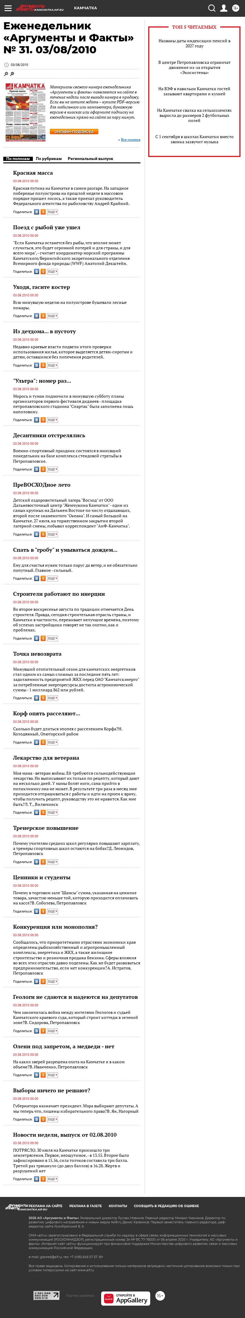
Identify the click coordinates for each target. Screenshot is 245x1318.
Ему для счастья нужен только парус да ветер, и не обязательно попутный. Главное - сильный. (75, 568)
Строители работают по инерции (59, 593)
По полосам (18, 158)
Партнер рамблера (80, 1295)
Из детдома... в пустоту (44, 331)
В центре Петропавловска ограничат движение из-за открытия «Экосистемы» (194, 67)
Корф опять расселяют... (46, 713)
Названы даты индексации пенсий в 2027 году (194, 43)
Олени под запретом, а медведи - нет (63, 1046)
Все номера (130, 140)
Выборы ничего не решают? (51, 1090)
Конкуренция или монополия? (55, 926)
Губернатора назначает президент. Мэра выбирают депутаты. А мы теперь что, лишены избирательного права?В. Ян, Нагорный (76, 1108)
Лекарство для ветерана (46, 757)
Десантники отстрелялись (49, 435)
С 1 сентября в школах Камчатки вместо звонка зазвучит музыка (194, 139)
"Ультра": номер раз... (42, 380)
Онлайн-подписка (74, 131)
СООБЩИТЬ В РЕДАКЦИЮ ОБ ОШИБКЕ (166, 1206)
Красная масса (33, 172)
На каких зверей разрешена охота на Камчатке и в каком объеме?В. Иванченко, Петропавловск (69, 1064)
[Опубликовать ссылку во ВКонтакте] (36, 212)
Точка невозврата (37, 653)
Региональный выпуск (90, 158)
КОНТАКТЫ (118, 1206)
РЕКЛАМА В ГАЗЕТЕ (85, 1206)
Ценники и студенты (42, 877)
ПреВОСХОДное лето (42, 484)
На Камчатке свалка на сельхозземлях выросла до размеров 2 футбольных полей (194, 115)
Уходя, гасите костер (41, 286)
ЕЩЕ (52, 212)
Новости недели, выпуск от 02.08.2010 (65, 1134)
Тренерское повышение (46, 827)
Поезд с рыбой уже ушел (46, 227)
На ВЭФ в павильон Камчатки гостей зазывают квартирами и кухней (194, 91)
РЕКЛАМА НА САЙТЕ (45, 1206)
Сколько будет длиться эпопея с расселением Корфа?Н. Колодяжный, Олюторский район (67, 731)
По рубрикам (49, 158)
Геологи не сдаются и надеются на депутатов (75, 996)
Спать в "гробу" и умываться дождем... (65, 549)
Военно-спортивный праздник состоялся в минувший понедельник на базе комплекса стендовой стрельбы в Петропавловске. (67, 456)
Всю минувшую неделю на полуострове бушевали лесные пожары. (70, 305)
